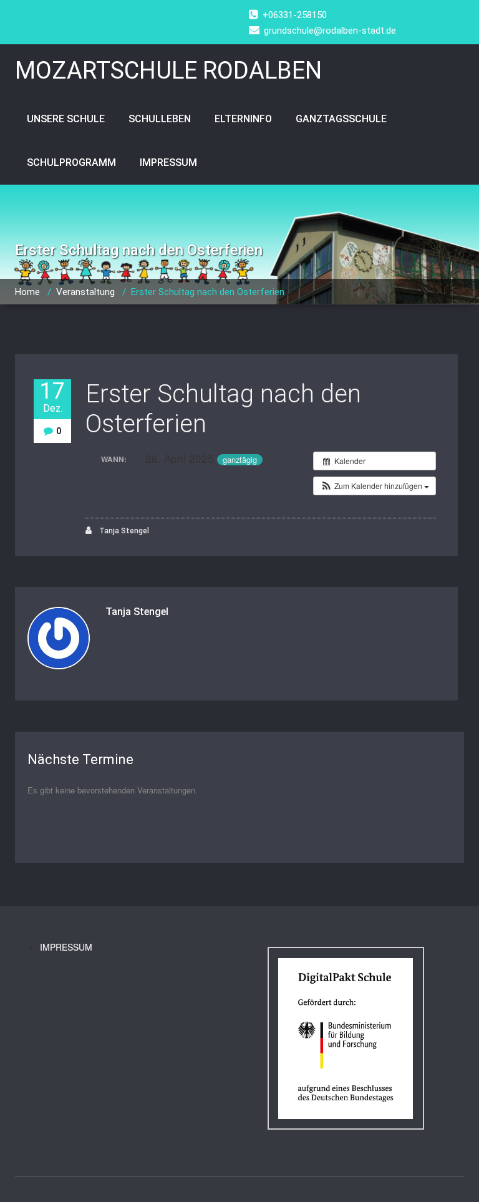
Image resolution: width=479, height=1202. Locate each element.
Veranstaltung (85, 292)
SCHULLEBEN (159, 119)
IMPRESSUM (168, 162)
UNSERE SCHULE (66, 119)
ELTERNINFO (243, 119)
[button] (374, 486)
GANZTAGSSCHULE (341, 119)
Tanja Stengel (123, 530)
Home (27, 292)
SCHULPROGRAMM (71, 162)
